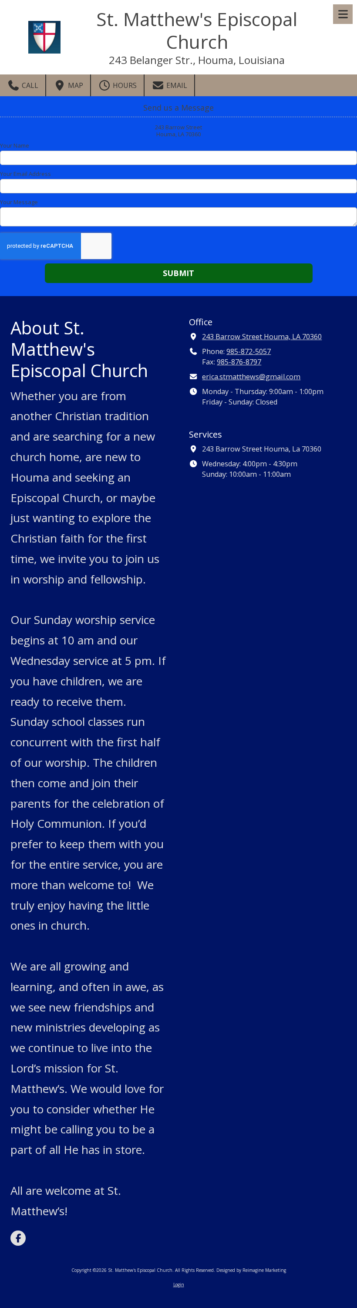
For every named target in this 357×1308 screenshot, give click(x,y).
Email (176, 85)
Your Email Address (25, 173)
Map (74, 85)
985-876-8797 (239, 362)
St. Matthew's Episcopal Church (196, 30)
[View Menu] (343, 14)
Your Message (19, 202)
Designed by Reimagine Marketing (251, 1270)
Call (29, 85)
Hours (124, 85)
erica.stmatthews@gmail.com (251, 376)
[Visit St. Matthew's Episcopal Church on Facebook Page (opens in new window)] (18, 1238)
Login (178, 1284)
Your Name (14, 145)
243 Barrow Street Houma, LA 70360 (262, 336)
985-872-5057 (248, 351)
